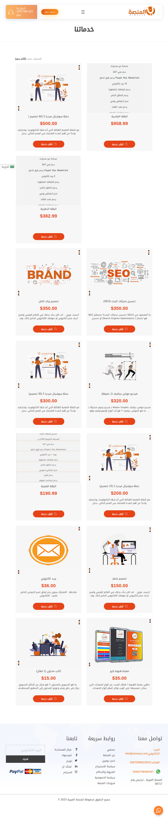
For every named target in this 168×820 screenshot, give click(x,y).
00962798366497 (143, 771)
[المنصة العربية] (141, 11)
